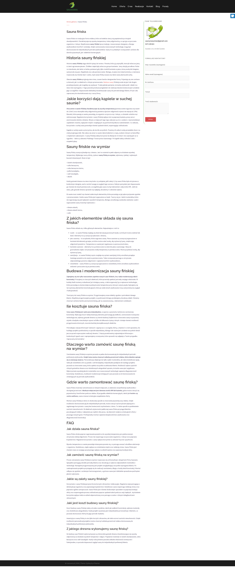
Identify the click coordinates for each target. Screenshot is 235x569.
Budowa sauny (108, 82)
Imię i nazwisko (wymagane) (155, 65)
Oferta (122, 6)
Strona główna (72, 22)
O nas (130, 6)
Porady (165, 6)
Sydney (88, 563)
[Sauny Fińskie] (72, 6)
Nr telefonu (149, 82)
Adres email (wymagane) (154, 74)
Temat (147, 92)
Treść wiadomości (151, 101)
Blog (158, 6)
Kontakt (149, 6)
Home (114, 6)
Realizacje (139, 6)
